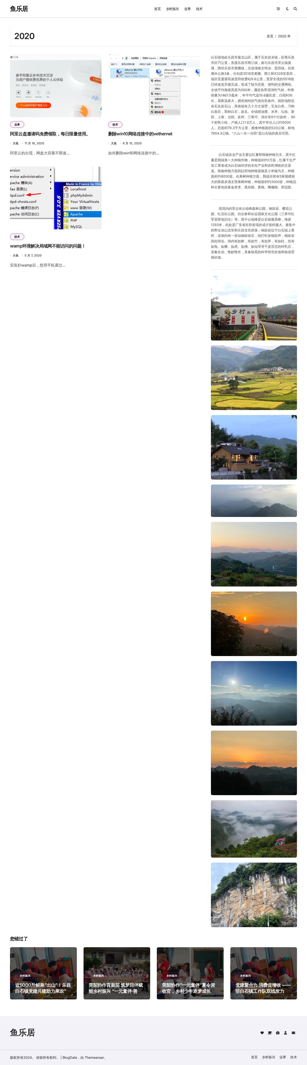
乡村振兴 (172, 8)
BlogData (70, 1057)
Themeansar (94, 1057)
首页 (157, 8)
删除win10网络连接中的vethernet (140, 133)
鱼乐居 (19, 8)
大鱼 (16, 143)
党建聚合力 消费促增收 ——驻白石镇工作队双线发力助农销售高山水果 (263, 991)
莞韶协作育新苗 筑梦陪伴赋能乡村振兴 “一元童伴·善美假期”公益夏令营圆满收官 (116, 991)
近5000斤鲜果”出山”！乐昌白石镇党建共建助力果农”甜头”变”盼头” (43, 991)
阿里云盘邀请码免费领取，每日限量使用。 (50, 133)
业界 (187, 8)
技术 (199, 8)
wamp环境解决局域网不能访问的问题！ (48, 246)
